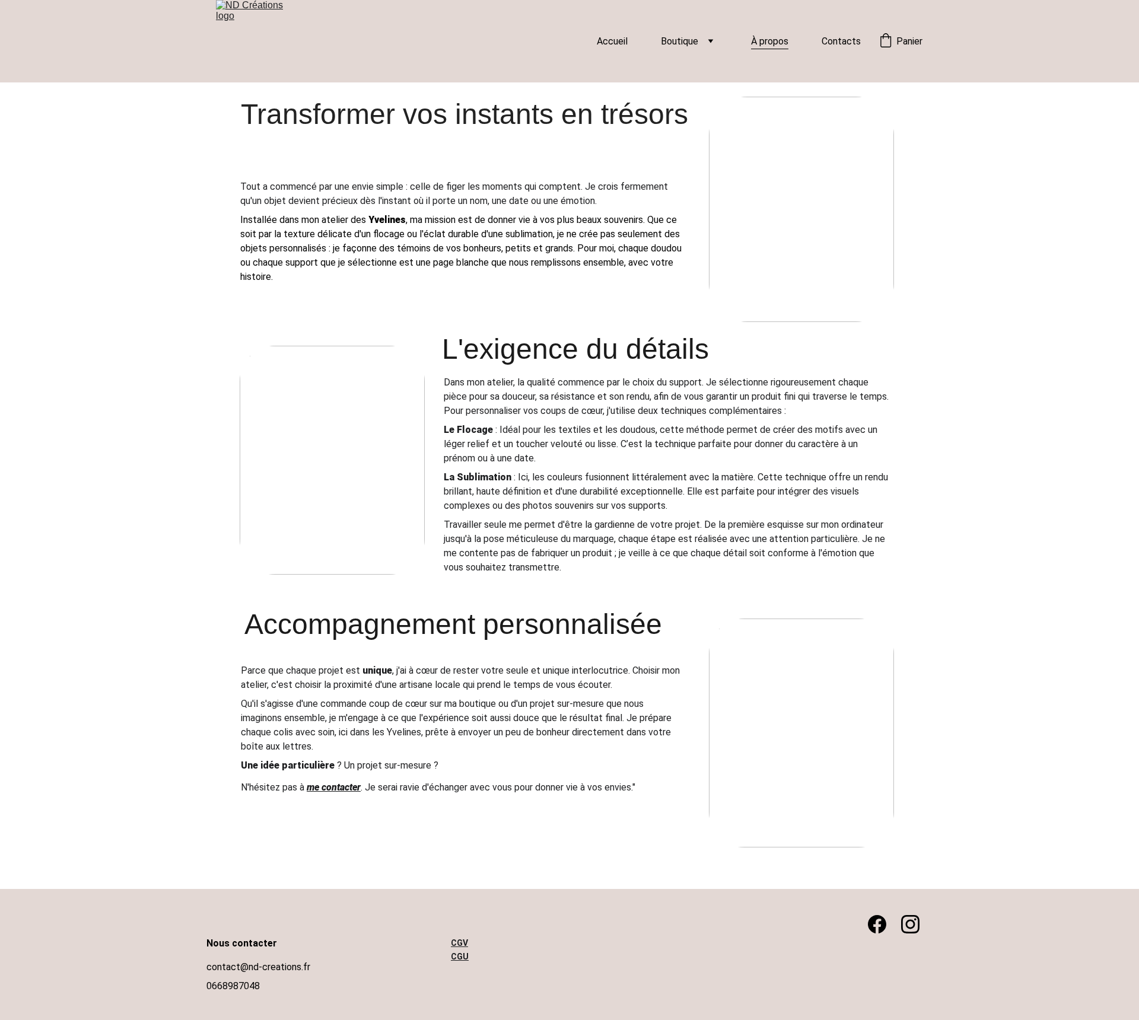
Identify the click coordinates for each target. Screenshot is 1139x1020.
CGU (460, 956)
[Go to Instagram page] (910, 924)
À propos (769, 41)
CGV (459, 943)
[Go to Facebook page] (883, 924)
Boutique (679, 41)
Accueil (612, 41)
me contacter (334, 787)
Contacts (841, 41)
